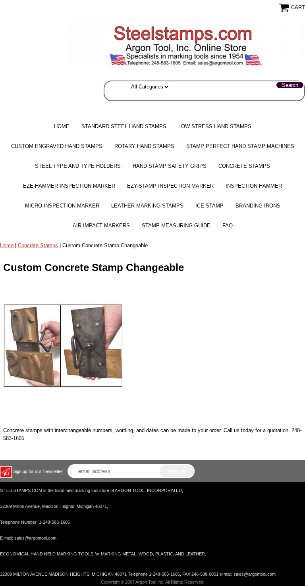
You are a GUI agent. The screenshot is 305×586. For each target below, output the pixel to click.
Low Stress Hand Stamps (214, 126)
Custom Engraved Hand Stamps (56, 146)
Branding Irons (258, 206)
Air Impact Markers (101, 226)
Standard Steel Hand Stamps (123, 126)
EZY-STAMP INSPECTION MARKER (170, 186)
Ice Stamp (209, 206)
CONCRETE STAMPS (244, 166)
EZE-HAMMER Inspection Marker (69, 186)
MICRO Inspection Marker (62, 206)
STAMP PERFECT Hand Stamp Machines (240, 146)
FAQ (227, 226)
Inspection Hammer (254, 186)
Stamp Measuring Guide (176, 226)
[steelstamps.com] (152, 41)
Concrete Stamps (38, 245)
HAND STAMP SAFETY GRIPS (170, 166)
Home (61, 126)
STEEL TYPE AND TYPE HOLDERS (78, 166)
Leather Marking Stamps (147, 206)
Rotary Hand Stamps (144, 146)
